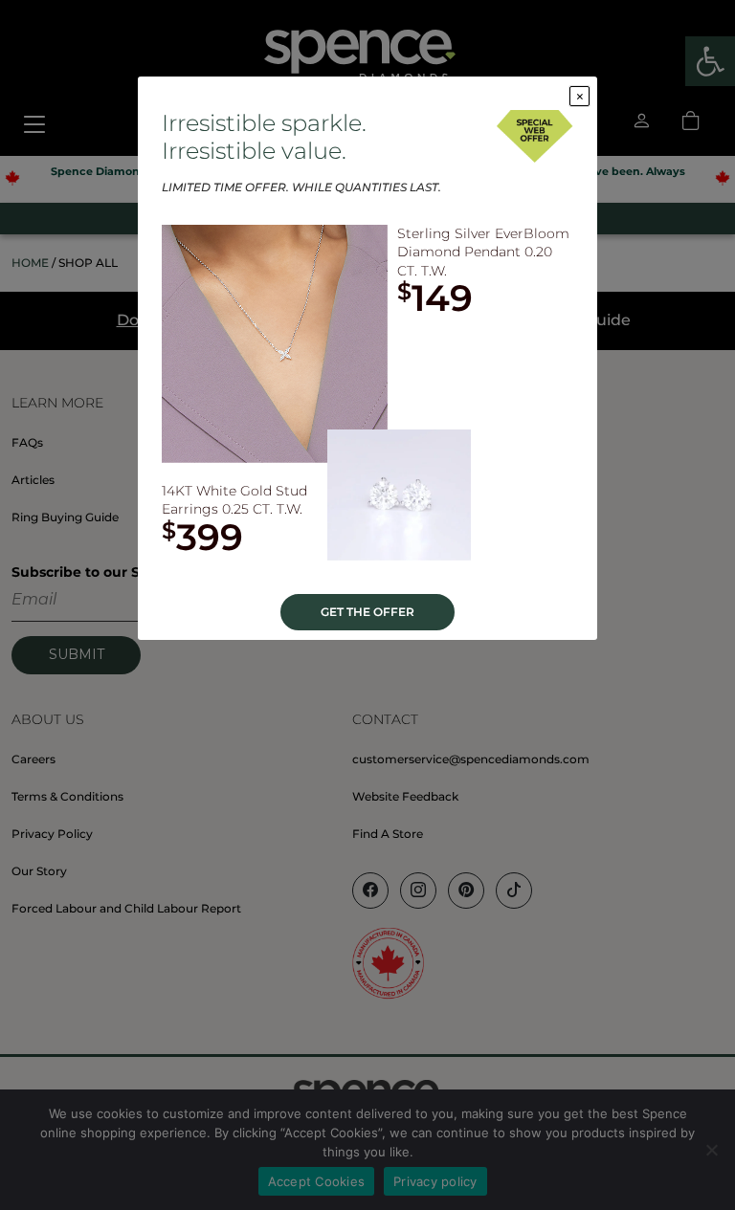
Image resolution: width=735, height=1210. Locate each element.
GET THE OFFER (367, 612)
